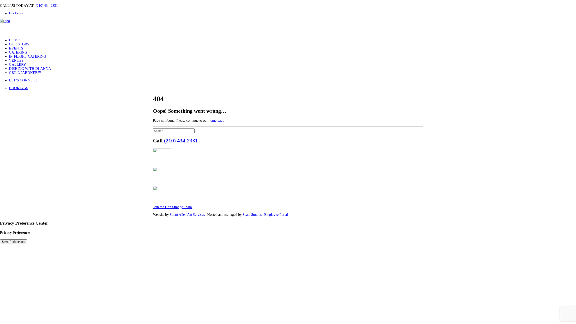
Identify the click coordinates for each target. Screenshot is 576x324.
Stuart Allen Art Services (187, 214)
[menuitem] (292, 13)
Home (14, 40)
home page (216, 120)
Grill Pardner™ (25, 72)
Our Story (19, 44)
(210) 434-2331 (47, 5)
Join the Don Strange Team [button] (172, 207)
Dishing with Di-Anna (30, 68)
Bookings (16, 13)
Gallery (17, 64)
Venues (16, 60)
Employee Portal (276, 214)
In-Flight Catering (27, 56)
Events (16, 48)
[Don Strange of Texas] (288, 27)
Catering (18, 52)
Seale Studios (252, 214)
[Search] (174, 131)
